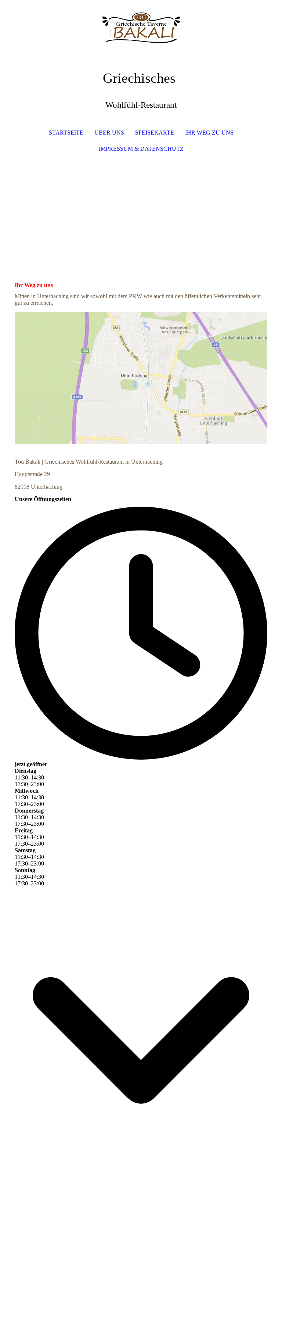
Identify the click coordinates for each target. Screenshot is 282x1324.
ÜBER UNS (109, 132)
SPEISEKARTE (154, 132)
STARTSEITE (66, 132)
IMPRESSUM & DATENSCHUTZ (141, 149)
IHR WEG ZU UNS (209, 132)
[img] (141, 27)
